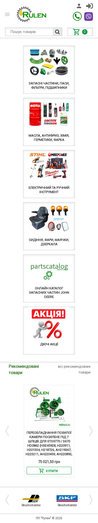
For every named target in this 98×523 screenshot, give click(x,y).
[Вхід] (89, 6)
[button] (8, 431)
